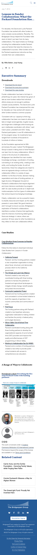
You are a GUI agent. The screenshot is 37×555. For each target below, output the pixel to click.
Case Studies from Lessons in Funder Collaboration (17, 242)
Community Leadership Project (16, 291)
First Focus (9, 307)
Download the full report (13, 85)
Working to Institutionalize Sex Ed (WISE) (19, 343)
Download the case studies (14, 90)
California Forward (11, 257)
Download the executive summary (17, 87)
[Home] (7, 3)
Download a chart (9, 374)
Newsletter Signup (18, 518)
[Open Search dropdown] (31, 3)
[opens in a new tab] (9, 513)
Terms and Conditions (22, 453)
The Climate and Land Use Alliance (17, 273)
